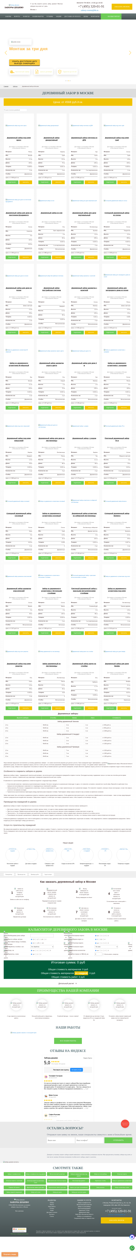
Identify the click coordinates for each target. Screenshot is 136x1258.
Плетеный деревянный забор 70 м (117, 439)
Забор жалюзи (100, 1187)
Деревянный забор (84, 1212)
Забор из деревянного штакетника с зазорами (117, 364)
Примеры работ (35, 874)
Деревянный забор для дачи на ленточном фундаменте (19, 214)
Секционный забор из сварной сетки (84, 1218)
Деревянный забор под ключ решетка (19, 665)
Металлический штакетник (57, 1174)
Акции (58, 16)
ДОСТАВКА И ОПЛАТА (72, 16)
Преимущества (21, 874)
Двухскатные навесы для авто (35, 1187)
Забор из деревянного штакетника (121, 1180)
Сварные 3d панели (14, 1187)
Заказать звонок (122, 7)
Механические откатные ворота (57, 1180)
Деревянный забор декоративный (51, 139)
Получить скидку (10, 1254)
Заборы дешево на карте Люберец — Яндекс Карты (68, 1120)
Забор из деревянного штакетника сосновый (51, 515)
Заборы (8, 16)
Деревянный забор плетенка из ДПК (84, 139)
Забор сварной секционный (14, 1192)
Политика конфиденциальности (19, 1234)
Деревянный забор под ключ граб (117, 139)
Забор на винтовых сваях (122, 1187)
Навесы (26, 16)
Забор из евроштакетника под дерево (78, 1175)
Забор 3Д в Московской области (84, 1214)
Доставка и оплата (52, 1212)
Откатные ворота (122, 1174)
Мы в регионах (19, 1211)
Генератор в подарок (123, 863)
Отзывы (50, 16)
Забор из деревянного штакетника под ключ (117, 590)
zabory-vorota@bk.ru (89, 10)
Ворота (17, 16)
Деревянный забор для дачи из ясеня (19, 289)
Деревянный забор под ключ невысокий (19, 439)
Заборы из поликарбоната (84, 1216)
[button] (65, 80)
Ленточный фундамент (78, 1180)
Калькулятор (9, 874)
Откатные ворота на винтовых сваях (35, 1181)
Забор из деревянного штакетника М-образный (19, 364)
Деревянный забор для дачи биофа (117, 665)
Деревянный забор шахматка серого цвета (51, 364)
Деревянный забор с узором (84, 438)
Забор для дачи (57, 1192)
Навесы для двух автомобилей (79, 1187)
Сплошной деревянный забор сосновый (18, 515)
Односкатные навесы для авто (57, 1187)
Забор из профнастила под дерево (35, 1174)
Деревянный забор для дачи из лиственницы (52, 439)
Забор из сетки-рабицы (100, 1174)
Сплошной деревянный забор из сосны (117, 214)
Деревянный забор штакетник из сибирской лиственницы (84, 515)
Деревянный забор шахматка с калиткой (84, 289)
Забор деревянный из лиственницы (51, 665)
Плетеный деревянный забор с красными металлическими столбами (84, 591)
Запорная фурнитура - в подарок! (86, 864)
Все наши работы (68, 1041)
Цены (86, 16)
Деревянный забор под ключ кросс (19, 139)
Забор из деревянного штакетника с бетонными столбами (51, 591)
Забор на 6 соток (35, 1192)
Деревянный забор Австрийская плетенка (51, 289)
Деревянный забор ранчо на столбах (84, 665)
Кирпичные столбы (100, 1180)
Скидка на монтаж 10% (68, 863)
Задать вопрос (48, 874)
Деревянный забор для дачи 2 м (84, 364)
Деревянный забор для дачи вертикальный (84, 214)
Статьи (52, 1216)
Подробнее (12, 182)
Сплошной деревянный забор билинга (117, 515)
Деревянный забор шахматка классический (19, 590)
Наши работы (38, 16)
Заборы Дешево (14, 8)
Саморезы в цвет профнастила (49, 864)
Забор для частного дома (79, 1192)
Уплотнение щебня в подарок (12, 864)
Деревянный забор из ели (51, 213)
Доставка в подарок (31, 863)
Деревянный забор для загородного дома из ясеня (117, 289)
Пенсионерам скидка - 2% (105, 864)
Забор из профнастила (14, 1174)
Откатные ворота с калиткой (14, 1180)
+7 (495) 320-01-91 (91, 6)
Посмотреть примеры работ (24, 62)
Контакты (95, 16)
